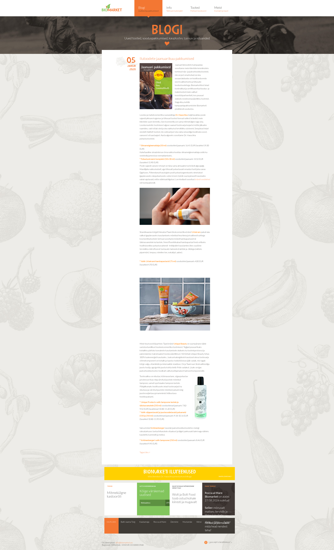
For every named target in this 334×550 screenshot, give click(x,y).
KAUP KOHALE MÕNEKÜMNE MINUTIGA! (183, 487)
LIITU (168, 503)
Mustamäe (187, 522)
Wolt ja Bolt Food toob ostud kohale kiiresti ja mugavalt (184, 498)
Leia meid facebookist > (218, 542)
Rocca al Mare (159, 522)
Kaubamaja (144, 522)
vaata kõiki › (227, 512)
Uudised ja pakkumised (148, 9)
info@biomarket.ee (124, 542)
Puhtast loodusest (198, 9)
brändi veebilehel (202, 179)
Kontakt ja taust (221, 9)
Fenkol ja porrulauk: (217, 522)
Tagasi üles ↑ (145, 452)
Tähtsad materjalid (174, 9)
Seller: (209, 507)
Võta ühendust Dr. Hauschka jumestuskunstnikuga (187, 474)
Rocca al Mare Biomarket (213, 494)
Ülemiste (174, 522)
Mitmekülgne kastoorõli (116, 494)
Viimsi (198, 522)
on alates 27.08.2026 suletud (217, 498)
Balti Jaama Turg (128, 522)
